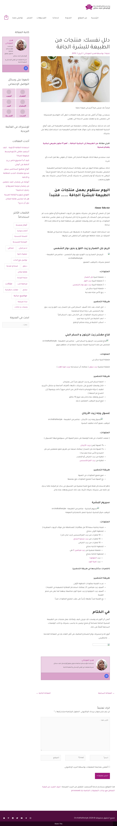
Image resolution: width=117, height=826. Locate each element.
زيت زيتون (93, 367)
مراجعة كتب (22, 284)
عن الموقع (82, 18)
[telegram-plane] (26, 818)
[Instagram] (106, 676)
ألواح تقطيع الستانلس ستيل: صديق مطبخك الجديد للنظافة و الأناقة (16, 173)
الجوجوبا (93, 558)
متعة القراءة (22, 278)
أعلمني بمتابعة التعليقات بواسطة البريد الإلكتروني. (86, 767)
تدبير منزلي (23, 248)
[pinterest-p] (9, 818)
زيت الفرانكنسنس (87, 461)
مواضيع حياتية (20, 296)
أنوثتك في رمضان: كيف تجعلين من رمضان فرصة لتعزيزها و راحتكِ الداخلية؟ (16, 186)
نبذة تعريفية (22, 302)
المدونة (68, 18)
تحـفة (107, 54)
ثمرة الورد (93, 562)
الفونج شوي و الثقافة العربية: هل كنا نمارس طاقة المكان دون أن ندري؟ (16, 199)
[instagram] (31, 818)
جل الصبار (88, 277)
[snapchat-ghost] (4, 818)
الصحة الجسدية (20, 236)
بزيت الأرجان (85, 445)
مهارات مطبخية (11, 290)
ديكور (25, 266)
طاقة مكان (22, 272)
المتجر (29, 18)
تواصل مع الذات (20, 260)
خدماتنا (56, 18)
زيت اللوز (87, 281)
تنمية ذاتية (22, 254)
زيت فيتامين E (79, 550)
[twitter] (18, 818)
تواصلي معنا (17, 18)
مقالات (8, 284)
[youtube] (22, 818)
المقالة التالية (43, 693)
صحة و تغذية (12, 266)
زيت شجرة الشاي (80, 539)
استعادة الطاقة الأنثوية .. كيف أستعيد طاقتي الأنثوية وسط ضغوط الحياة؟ (16, 152)
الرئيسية (94, 18)
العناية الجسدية (20, 242)
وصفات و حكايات (20, 307)
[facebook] (13, 818)
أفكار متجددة (21, 225)
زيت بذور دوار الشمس (82, 285)
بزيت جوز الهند (64, 367)
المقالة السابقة (106, 693)
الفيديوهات (41, 18)
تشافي (11, 248)
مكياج (25, 290)
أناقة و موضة (22, 231)
